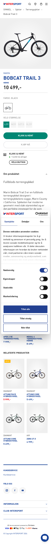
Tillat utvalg (25, 318)
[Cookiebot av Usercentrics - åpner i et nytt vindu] (36, 214)
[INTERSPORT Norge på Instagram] (6, 490)
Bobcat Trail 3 (10, 14)
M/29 (13, 125)
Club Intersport (13, 511)
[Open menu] (46, 4)
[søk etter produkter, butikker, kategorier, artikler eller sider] (29, 4)
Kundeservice (9, 475)
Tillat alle (25, 309)
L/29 (6, 125)
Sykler (18, 10)
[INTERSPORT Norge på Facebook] (14, 490)
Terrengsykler (33, 10)
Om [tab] (41, 221)
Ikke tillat (25, 327)
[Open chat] (45, 538)
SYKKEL (7, 10)
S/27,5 (21, 125)
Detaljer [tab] (25, 221)
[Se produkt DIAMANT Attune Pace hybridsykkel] (13, 380)
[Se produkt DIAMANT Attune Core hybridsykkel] (37, 380)
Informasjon (10, 504)
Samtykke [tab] (9, 221)
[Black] (7, 107)
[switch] (44, 279)
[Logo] (13, 4)
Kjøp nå (25, 145)
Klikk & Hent (25, 136)
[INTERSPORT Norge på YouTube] (22, 490)
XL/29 (29, 125)
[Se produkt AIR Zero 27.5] (37, 424)
